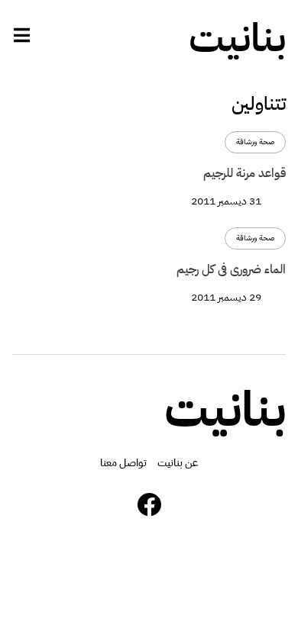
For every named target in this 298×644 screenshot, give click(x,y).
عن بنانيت (177, 463)
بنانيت (237, 38)
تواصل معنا (123, 463)
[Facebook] (149, 504)
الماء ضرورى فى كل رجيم (231, 269)
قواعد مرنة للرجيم (244, 173)
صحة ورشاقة (255, 142)
